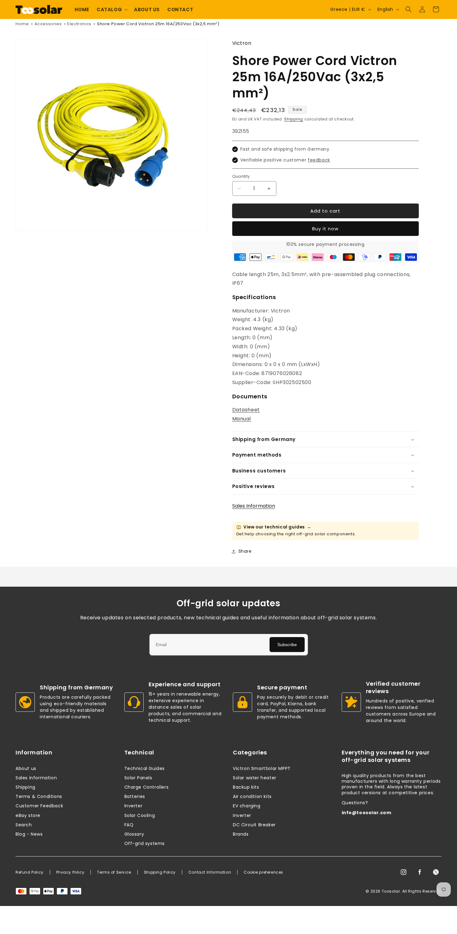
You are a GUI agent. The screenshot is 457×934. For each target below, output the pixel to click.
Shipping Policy (160, 872)
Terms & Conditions (39, 796)
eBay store (28, 815)
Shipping (293, 119)
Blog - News (29, 834)
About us (26, 768)
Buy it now (325, 228)
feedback (319, 160)
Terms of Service (114, 872)
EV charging (247, 806)
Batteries (134, 796)
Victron (242, 43)
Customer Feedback (39, 806)
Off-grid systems (144, 843)
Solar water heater (254, 778)
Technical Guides (144, 768)
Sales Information (253, 505)
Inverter (133, 806)
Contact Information (209, 872)
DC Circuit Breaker (254, 825)
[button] (111, 9)
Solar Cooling (139, 815)
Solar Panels (138, 778)
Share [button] (245, 551)
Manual (241, 418)
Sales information (36, 778)
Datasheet (246, 409)
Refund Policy (30, 872)
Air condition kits (252, 796)
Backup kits (246, 787)
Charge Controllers (146, 787)
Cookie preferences (263, 872)
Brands (241, 834)
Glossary (134, 834)
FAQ (129, 825)
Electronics (79, 24)
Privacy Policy (70, 872)
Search (24, 825)
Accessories (48, 24)
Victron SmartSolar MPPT (262, 768)
